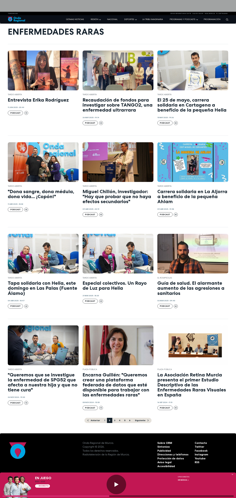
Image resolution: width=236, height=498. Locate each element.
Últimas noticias (75, 19)
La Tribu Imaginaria (152, 19)
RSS (197, 462)
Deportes (129, 19)
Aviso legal (164, 462)
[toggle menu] (100, 19)
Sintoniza (163, 446)
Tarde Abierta (15, 94)
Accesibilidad (166, 466)
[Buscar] (226, 19)
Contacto (201, 443)
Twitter (199, 446)
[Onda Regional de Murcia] (16, 19)
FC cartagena (222, 13)
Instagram (201, 454)
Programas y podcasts (182, 19)
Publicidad (164, 450)
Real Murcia (210, 13)
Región (94, 19)
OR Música (182, 480)
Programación (212, 19)
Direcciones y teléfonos (172, 454)
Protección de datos (170, 458)
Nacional (112, 19)
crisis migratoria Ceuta (180, 13)
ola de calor (197, 13)
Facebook (201, 450)
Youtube (200, 458)
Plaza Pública (90, 369)
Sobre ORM (164, 443)
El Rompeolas (164, 277)
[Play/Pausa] (116, 484)
